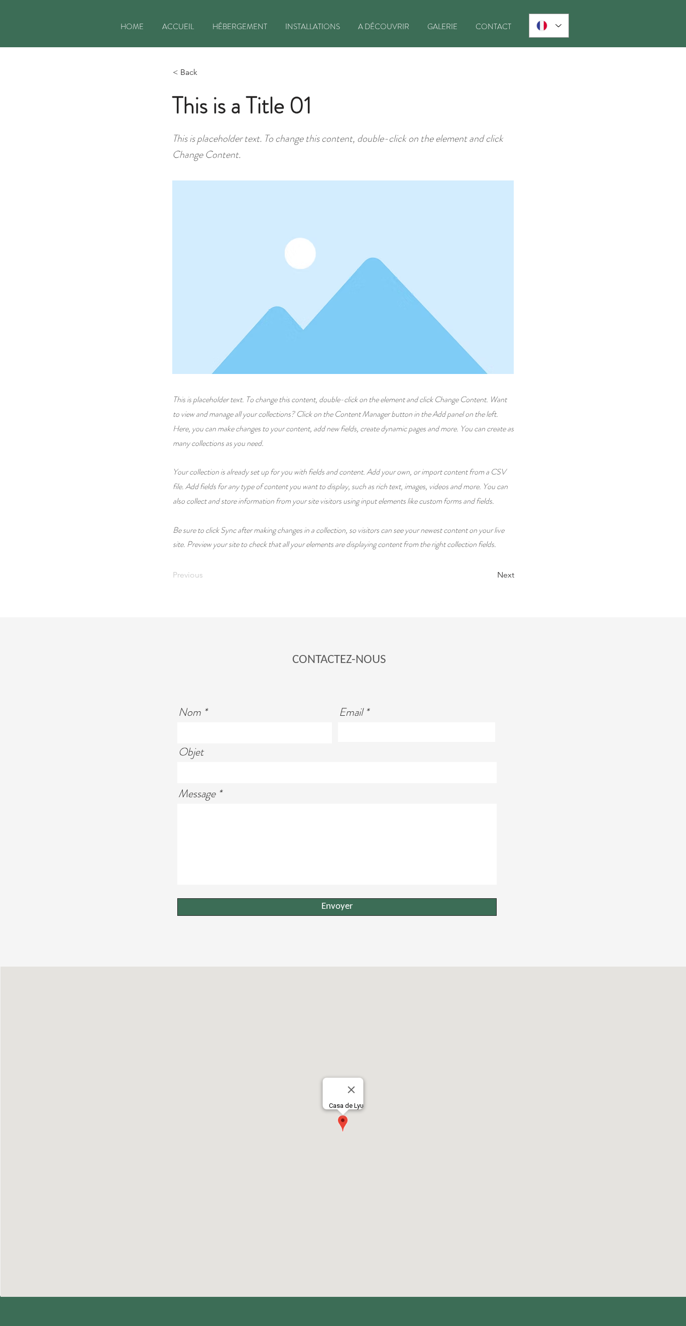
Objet (190, 751)
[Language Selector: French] (549, 26)
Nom (189, 712)
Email (351, 712)
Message (196, 793)
